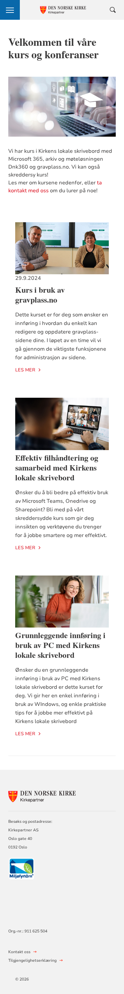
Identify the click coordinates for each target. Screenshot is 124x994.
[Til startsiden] (44, 795)
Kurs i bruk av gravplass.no (40, 294)
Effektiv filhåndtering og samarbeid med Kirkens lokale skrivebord (56, 467)
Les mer (25, 370)
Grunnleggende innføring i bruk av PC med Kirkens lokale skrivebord (60, 644)
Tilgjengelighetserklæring (32, 960)
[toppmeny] (10, 10)
